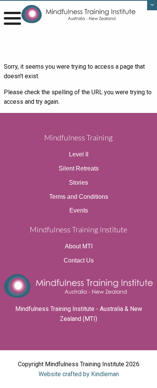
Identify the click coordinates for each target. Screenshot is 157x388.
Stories (78, 182)
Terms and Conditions (78, 196)
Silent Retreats (79, 168)
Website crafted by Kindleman (78, 374)
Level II (78, 154)
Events (78, 210)
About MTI (79, 246)
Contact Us (79, 260)
